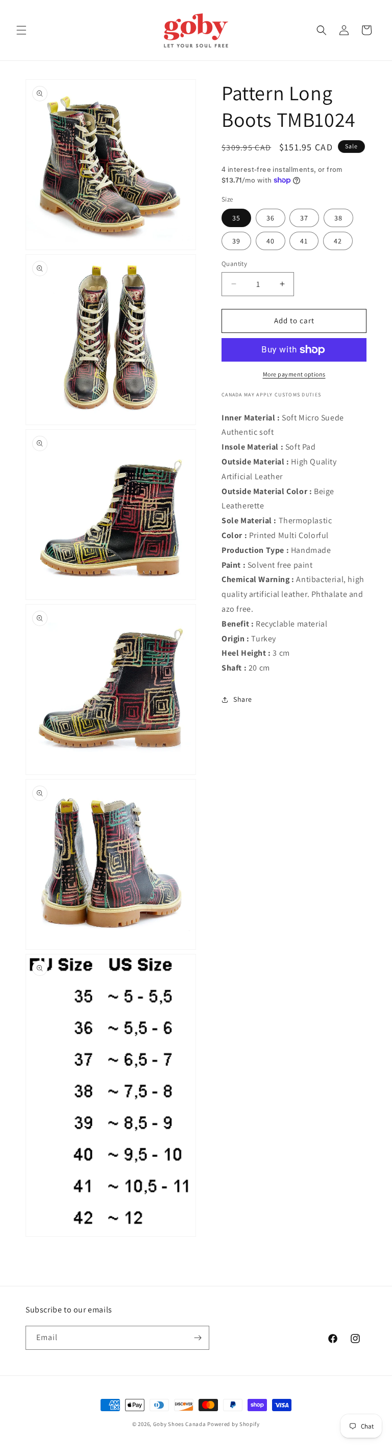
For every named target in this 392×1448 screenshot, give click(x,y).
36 (270, 217)
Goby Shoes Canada (179, 1424)
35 (236, 217)
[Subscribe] (197, 1338)
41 (304, 241)
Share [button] (242, 699)
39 (236, 241)
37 (304, 217)
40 (270, 241)
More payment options (294, 374)
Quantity (234, 263)
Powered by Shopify (233, 1424)
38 (338, 217)
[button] (21, 30)
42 (338, 241)
